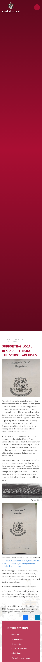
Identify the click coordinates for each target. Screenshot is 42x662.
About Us (19, 339)
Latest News (12, 342)
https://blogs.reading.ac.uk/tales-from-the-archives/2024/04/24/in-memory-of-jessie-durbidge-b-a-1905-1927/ (21, 563)
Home (9, 339)
